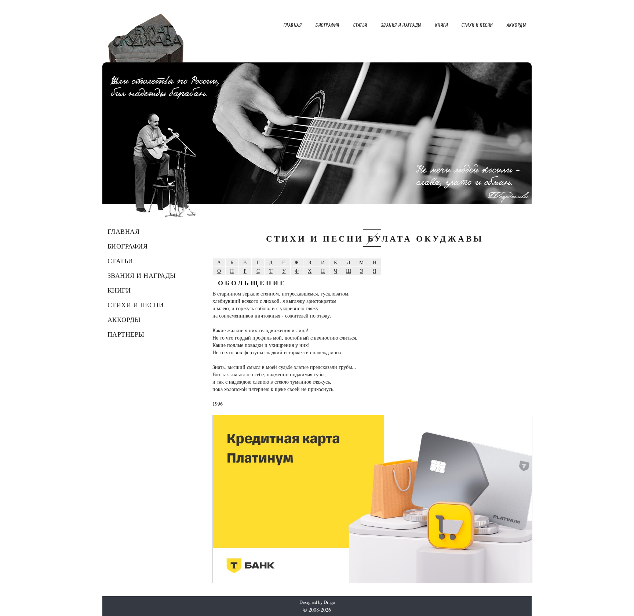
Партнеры (126, 334)
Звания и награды (142, 275)
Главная (124, 231)
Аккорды (124, 319)
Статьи (120, 260)
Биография (128, 246)
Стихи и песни (136, 304)
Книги (119, 290)
